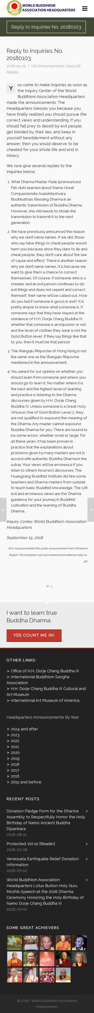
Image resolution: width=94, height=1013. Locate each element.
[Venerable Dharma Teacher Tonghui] (47, 942)
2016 (15, 776)
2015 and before (26, 782)
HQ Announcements (47, 66)
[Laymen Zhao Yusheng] (30, 942)
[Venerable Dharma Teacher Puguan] (30, 958)
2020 (15, 752)
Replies (13, 72)
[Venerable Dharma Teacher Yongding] (79, 942)
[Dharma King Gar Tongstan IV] (79, 958)
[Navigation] (84, 8)
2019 (15, 758)
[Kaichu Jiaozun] (63, 958)
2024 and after (24, 729)
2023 (15, 735)
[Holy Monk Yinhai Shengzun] (63, 975)
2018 (15, 764)
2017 (15, 770)
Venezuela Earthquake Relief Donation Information (43, 862)
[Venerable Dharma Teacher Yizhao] (14, 975)
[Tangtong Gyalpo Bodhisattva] (47, 975)
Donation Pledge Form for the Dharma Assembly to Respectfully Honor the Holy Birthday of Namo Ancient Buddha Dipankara (46, 820)
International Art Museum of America (45, 700)
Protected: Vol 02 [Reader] (31, 843)
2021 (15, 746)
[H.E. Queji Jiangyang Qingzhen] (30, 975)
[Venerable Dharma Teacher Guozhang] (47, 958)
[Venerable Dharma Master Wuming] (14, 958)
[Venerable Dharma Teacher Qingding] (63, 942)
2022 (15, 740)
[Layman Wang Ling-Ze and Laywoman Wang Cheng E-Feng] (14, 942)
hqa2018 (73, 66)
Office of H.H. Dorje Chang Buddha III (45, 671)
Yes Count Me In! (34, 635)
